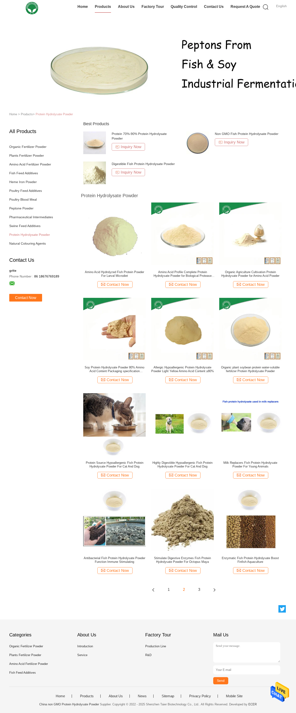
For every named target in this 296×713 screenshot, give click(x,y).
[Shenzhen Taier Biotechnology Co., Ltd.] (31, 8)
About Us (126, 7)
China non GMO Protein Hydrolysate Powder (69, 704)
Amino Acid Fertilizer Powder (30, 164)
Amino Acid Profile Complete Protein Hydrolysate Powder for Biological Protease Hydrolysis (183, 274)
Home (82, 7)
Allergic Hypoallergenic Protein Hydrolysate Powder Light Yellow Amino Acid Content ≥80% (182, 369)
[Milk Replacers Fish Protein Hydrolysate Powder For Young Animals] (250, 424)
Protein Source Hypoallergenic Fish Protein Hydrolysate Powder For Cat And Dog (114, 464)
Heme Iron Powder (23, 182)
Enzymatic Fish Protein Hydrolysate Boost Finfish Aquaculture (250, 560)
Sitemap (168, 696)
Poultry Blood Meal (23, 199)
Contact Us (214, 7)
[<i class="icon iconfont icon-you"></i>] (214, 589)
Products (103, 7)
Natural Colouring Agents (27, 243)
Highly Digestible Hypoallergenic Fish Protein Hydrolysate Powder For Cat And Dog (182, 464)
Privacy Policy (200, 696)
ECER (252, 704)
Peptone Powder (21, 208)
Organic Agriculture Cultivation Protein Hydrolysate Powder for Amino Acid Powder (250, 273)
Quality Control (184, 7)
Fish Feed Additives (23, 173)
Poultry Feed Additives (25, 191)
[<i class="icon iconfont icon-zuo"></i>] (153, 589)
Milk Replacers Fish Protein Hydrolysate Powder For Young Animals (250, 464)
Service (82, 655)
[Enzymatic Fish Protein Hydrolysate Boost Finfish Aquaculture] (250, 519)
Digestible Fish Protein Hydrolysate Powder (143, 164)
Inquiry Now (131, 147)
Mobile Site (234, 696)
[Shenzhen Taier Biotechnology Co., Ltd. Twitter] (282, 609)
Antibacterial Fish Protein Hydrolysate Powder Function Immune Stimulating (114, 560)
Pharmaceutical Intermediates (31, 217)
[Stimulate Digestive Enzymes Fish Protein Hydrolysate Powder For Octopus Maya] (182, 519)
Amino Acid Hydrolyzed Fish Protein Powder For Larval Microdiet (114, 273)
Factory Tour (153, 7)
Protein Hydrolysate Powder (54, 114)
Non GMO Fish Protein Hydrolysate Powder (246, 134)
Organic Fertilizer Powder (27, 147)
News (142, 696)
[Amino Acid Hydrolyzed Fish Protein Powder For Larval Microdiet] (114, 233)
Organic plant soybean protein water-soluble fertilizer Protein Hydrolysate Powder (250, 369)
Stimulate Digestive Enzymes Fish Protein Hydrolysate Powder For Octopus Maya (182, 560)
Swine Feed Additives (24, 226)
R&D (148, 655)
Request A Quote (245, 7)
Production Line (155, 646)
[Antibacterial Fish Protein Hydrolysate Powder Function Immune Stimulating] (114, 519)
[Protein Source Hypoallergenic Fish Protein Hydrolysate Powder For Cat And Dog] (114, 424)
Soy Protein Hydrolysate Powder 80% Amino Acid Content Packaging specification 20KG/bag (114, 369)
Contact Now (25, 298)
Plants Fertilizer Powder (26, 155)
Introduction (85, 646)
